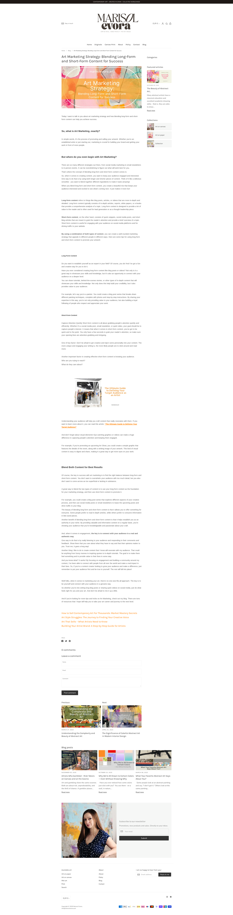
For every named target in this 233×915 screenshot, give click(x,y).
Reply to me (164, 874)
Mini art (64, 881)
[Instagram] (167, 897)
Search (64, 887)
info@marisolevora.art (69, 908)
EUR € (155, 23)
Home (89, 45)
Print (63, 884)
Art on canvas (67, 877)
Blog (144, 45)
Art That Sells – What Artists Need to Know (84, 621)
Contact (136, 45)
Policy (128, 45)
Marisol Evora (77, 906)
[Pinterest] (171, 897)
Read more (151, 111)
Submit (144, 838)
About (120, 45)
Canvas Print (110, 45)
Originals (98, 45)
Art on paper (66, 874)
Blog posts (67, 747)
